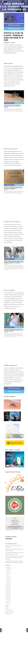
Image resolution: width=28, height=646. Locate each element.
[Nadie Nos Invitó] (4, 2)
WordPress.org (8, 613)
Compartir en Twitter (15, 28)
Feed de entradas (8, 610)
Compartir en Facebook (15, 25)
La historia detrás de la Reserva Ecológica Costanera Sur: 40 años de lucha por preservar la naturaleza (14, 558)
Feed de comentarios (9, 611)
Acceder (7, 608)
